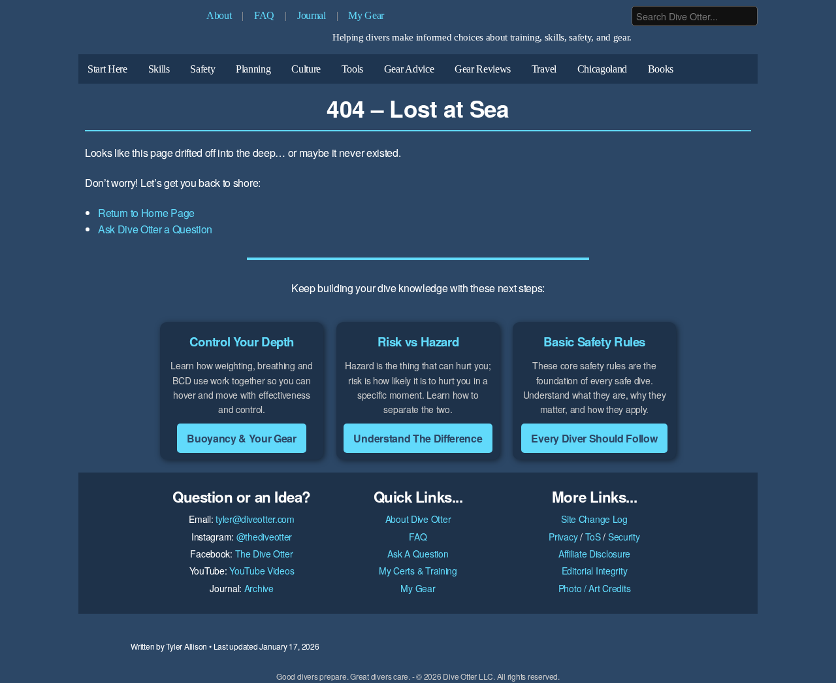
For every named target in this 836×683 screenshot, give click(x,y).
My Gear (366, 15)
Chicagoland (602, 69)
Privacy (563, 536)
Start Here (107, 69)
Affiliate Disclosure (594, 553)
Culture (306, 69)
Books (660, 69)
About (218, 15)
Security (624, 536)
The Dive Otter (264, 553)
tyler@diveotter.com (255, 518)
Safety (202, 69)
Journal (311, 15)
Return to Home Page (146, 212)
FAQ (264, 15)
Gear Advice (409, 69)
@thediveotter (264, 536)
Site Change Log (594, 518)
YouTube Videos (261, 570)
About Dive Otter (418, 518)
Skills (159, 69)
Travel (544, 69)
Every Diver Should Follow (594, 438)
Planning (253, 69)
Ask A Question (417, 553)
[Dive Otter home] (137, 30)
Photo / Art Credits (594, 588)
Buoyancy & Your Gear (242, 438)
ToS (593, 536)
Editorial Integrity (595, 570)
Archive (259, 588)
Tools (352, 69)
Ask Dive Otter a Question (155, 229)
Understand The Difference (417, 438)
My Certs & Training (418, 570)
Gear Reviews (483, 69)
